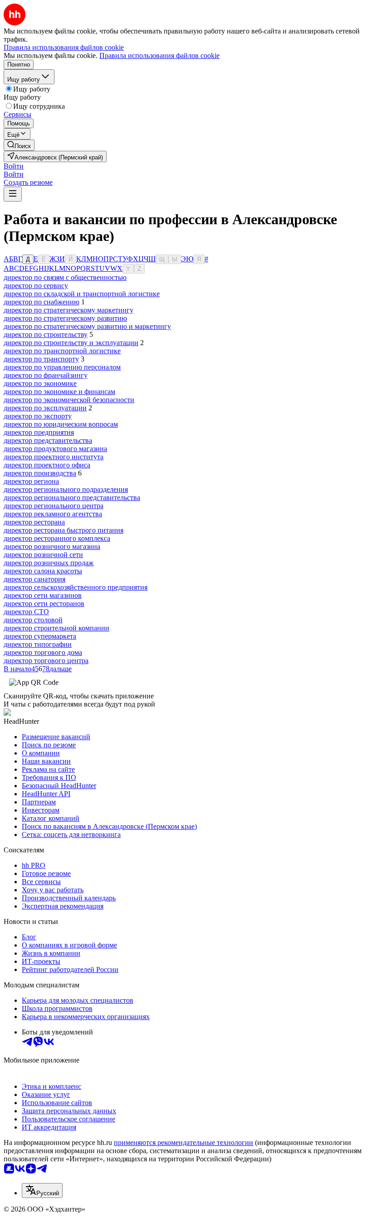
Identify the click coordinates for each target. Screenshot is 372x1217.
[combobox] (42, 1190)
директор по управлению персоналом (62, 367)
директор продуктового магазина (55, 448)
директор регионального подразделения (66, 489)
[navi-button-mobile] (13, 194)
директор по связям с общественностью (65, 277)
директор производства (40, 473)
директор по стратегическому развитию (65, 318)
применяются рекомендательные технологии (183, 1142)
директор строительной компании (56, 628)
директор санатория (34, 579)
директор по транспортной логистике (62, 351)
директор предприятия (39, 432)
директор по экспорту (38, 416)
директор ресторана (34, 522)
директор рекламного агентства (53, 514)
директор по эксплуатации (45, 408)
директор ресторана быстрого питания (63, 530)
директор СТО (26, 612)
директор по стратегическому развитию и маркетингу (87, 326)
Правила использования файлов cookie (159, 55)
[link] (19, 145)
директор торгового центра (46, 660)
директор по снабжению (41, 302)
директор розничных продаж (48, 563)
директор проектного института (53, 457)
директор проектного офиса (47, 465)
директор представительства (48, 440)
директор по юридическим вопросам (61, 424)
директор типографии (38, 644)
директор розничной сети (43, 554)
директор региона (31, 481)
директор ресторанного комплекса (57, 538)
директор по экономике (40, 383)
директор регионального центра (53, 506)
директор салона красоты (43, 571)
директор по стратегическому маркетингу (68, 310)
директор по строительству (46, 334)
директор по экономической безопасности (69, 400)
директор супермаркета (40, 636)
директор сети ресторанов (44, 603)
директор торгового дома (43, 652)
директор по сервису (36, 285)
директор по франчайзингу (46, 375)
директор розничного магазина (52, 546)
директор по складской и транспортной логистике (82, 294)
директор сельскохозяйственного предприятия (75, 587)
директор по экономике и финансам (59, 391)
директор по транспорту (41, 359)
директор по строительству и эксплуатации (71, 342)
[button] (14, 166)
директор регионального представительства (72, 497)
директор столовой (33, 620)
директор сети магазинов (43, 595)
